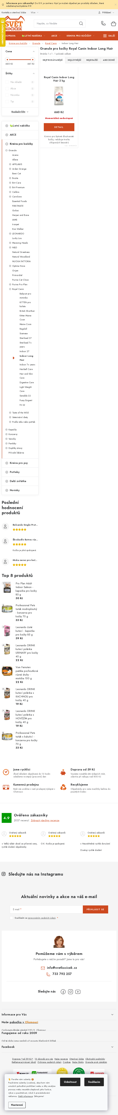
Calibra (15, 192)
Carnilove (17, 196)
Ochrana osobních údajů (49, 1062)
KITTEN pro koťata (25, 304)
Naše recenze (61, 1058)
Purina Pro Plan (20, 284)
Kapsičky (13, 429)
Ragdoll (23, 328)
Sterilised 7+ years (26, 344)
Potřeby (15, 472)
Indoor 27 (24, 351)
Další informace (25, 1096)
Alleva (15, 159)
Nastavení (17, 1105)
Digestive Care (27, 382)
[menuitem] (10, 35)
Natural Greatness (21, 252)
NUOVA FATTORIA (21, 261)
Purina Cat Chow (20, 279)
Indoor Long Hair (26, 357)
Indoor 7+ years (27, 364)
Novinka (21, 95)
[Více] (109, 35)
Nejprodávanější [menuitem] (53, 60)
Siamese (24, 333)
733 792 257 (104, 23)
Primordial (17, 275)
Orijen (15, 270)
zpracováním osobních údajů (42, 917)
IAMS (14, 219)
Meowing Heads (20, 242)
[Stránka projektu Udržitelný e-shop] (79, 1073)
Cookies (67, 1062)
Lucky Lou (17, 238)
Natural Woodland (21, 256)
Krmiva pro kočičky (21, 144)
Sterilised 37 (26, 338)
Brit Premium (18, 187)
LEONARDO (18, 233)
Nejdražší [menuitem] (92, 60)
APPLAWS (17, 164)
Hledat (81, 24)
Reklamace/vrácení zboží (24, 1062)
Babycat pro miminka (25, 295)
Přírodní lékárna (16, 452)
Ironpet (15, 224)
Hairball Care (26, 369)
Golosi (15, 210)
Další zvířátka (18, 481)
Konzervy (13, 434)
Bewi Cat (16, 173)
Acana (15, 155)
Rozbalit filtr (18, 111)
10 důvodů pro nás (44, 1058)
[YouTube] (77, 991)
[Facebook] (63, 991)
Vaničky (12, 438)
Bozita (15, 178)
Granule (13, 150)
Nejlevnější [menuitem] (74, 60)
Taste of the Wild (20, 412)
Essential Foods (19, 201)
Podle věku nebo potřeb (23, 421)
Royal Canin (18, 289)
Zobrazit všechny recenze (45, 820)
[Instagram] (70, 991)
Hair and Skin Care (26, 375)
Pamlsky (12, 443)
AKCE (13, 135)
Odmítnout (70, 1082)
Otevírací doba (76, 1058)
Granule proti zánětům (96, 1062)
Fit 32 (22, 404)
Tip (21, 101)
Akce (21, 88)
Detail (59, 127)
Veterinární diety (20, 417)
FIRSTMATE (18, 205)
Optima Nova (18, 266)
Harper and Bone (20, 215)
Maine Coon (25, 324)
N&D (14, 247)
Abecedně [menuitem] (109, 60)
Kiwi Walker (18, 229)
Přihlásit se (95, 909)
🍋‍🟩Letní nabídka (20, 125)
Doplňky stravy (15, 448)
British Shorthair (27, 310)
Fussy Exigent (26, 400)
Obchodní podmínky (95, 1058)
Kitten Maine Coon (25, 317)
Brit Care (16, 182)
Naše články (78, 1062)
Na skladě (21, 82)
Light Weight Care (26, 389)
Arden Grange (19, 168)
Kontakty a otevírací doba (14, 12)
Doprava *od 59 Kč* (22, 1058)
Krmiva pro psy (19, 463)
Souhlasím (94, 1082)
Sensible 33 (25, 395)
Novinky (15, 490)
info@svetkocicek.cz (62, 968)
